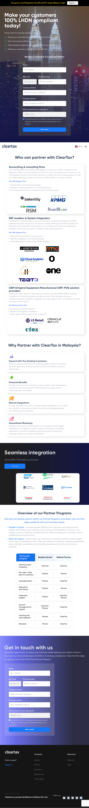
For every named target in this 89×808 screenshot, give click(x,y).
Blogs (69, 765)
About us (37, 760)
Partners (37, 765)
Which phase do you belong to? (35, 109)
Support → (9, 765)
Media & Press (39, 774)
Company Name (29, 88)
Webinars (70, 760)
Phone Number (44, 77)
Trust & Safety (39, 779)
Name (25, 65)
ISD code (26, 77)
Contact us (38, 769)
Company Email (29, 99)
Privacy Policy (14, 793)
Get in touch (15, 466)
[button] (79, 146)
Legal (7, 793)
